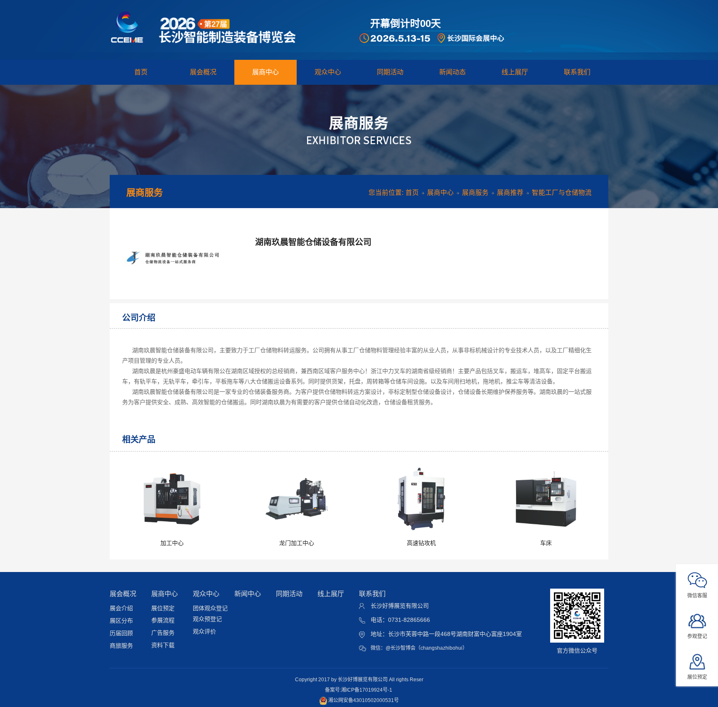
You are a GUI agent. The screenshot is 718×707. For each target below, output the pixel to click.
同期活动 (390, 72)
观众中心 (328, 72)
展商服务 (475, 192)
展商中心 (265, 72)
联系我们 (577, 72)
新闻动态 (452, 72)
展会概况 (203, 72)
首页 (141, 72)
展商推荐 (510, 192)
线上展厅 (515, 72)
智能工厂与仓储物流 (562, 192)
